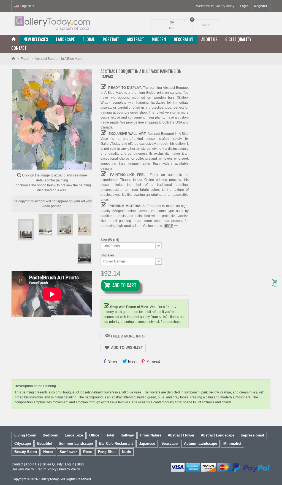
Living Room (25, 435)
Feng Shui (107, 452)
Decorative (184, 39)
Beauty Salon (25, 452)
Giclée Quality (238, 39)
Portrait (111, 39)
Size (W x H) (110, 240)
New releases (35, 39)
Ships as (108, 255)
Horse (48, 452)
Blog (80, 464)
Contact (19, 48)
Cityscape (22, 443)
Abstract (135, 39)
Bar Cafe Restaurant (116, 443)
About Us (209, 39)
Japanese (147, 443)
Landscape (65, 39)
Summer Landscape (76, 443)
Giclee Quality (52, 464)
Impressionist (252, 435)
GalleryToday (49, 479)
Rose (87, 452)
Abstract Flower (181, 435)
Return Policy (46, 469)
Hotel (109, 435)
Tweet (131, 361)
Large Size (74, 435)
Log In (69, 464)
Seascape (169, 443)
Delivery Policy (23, 469)
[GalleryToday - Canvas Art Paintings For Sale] (52, 23)
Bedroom (50, 435)
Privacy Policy (69, 469)
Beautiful (44, 443)
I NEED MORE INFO (128, 336)
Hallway (127, 435)
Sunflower (68, 452)
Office (94, 435)
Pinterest (153, 361)
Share (112, 361)
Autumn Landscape (200, 443)
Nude (126, 452)
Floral (89, 39)
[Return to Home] (14, 59)
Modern (159, 39)
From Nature (150, 435)
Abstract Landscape (217, 435)
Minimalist (232, 443)
